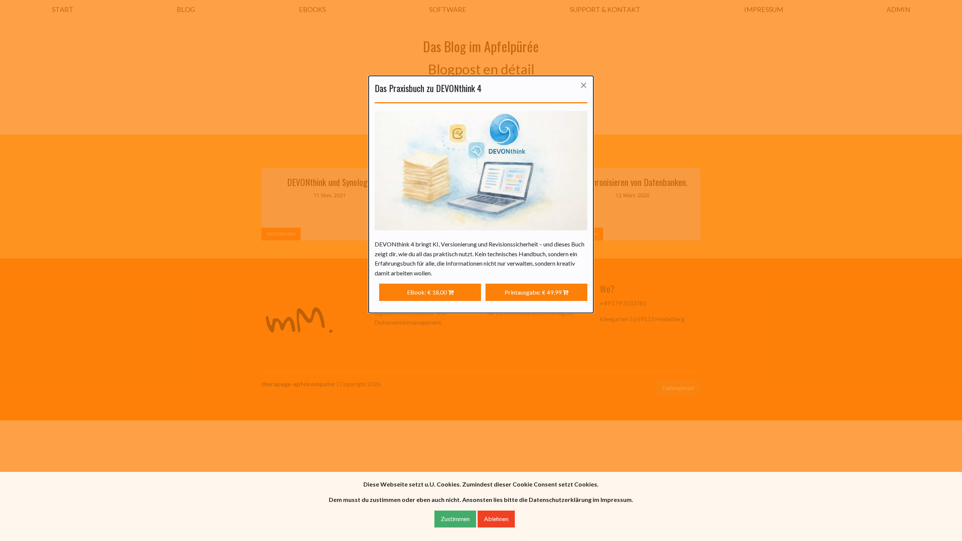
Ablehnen (496, 518)
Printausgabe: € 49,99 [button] (534, 292)
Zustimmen (455, 518)
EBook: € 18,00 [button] (427, 292)
